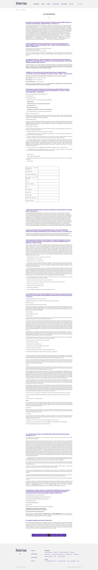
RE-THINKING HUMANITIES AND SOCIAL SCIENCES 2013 (39, 520)
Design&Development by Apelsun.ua (74, 567)
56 (54, 535)
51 (40, 535)
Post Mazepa (76, 554)
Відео (55, 556)
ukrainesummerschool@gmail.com (46, 419)
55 (51, 535)
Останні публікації (61, 556)
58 (60, 535)
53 (46, 535)
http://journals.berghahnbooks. (32, 485)
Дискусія (72, 552)
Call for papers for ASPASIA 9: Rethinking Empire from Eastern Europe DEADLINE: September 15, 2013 (47, 435)
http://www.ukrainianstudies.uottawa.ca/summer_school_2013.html (38, 423)
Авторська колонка (48, 552)
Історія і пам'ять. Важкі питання (58, 554)
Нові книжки (64, 4)
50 (37, 535)
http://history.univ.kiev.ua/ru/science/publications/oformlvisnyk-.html (38, 144)
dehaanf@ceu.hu (64, 483)
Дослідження (47, 554)
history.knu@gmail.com (38, 134)
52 (43, 535)
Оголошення (56, 4)
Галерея (48, 4)
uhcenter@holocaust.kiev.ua (39, 289)
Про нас (71, 4)
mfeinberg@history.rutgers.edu (37, 484)
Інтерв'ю (55, 552)
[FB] (81, 3)
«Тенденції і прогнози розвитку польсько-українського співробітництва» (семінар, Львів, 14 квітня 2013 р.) (49, 210)
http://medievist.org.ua (68, 65)
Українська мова (69, 554)
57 (57, 535)
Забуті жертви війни (48, 556)
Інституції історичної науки (64, 552)
